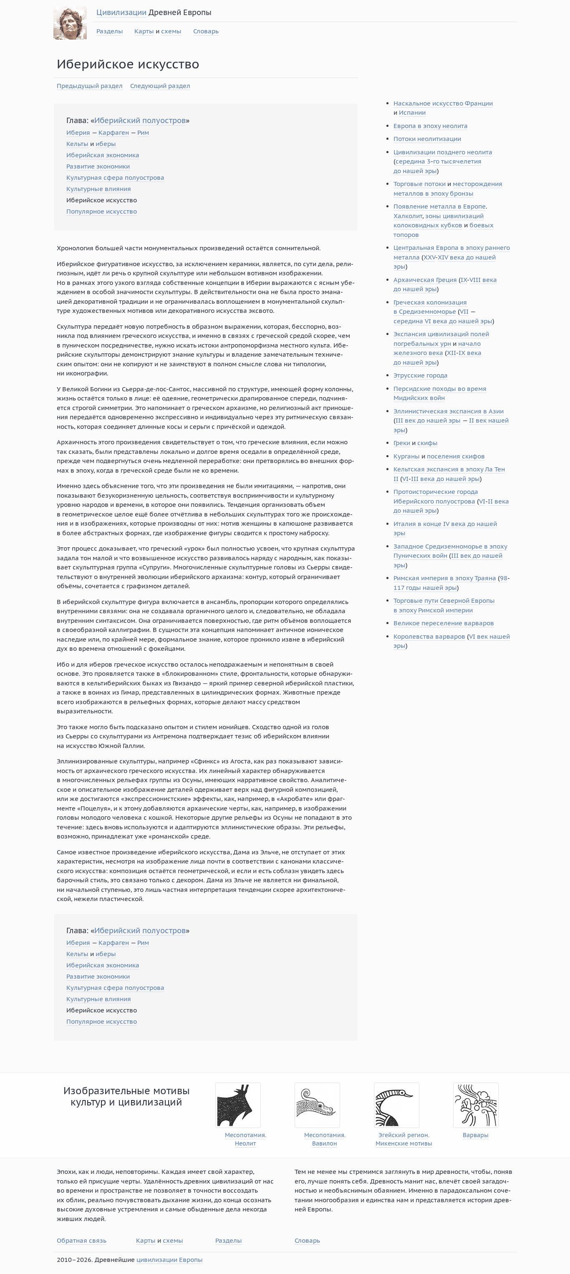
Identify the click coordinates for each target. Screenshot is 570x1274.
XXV (429, 257)
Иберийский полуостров (140, 120)
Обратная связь (81, 1240)
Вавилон (324, 1143)
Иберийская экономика (102, 155)
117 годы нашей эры (425, 588)
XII (451, 353)
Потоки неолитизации (427, 139)
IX (464, 280)
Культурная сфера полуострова (115, 177)
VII (464, 311)
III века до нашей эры (445, 479)
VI (405, 479)
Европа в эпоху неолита (430, 126)
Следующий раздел (160, 86)
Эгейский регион (403, 1135)
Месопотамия (245, 1135)
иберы (106, 144)
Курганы (406, 456)
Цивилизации (121, 12)
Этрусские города (420, 375)
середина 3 (413, 161)
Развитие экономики (98, 166)
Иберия (78, 132)
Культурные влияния (98, 189)
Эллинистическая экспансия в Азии (448, 411)
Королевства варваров (429, 636)
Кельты (77, 144)
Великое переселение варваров (443, 623)
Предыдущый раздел (90, 86)
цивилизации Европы (169, 1260)
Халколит (407, 216)
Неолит (245, 1143)
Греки (401, 443)
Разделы (109, 31)
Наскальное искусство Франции (443, 103)
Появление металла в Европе (439, 206)
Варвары (476, 1135)
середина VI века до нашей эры (442, 321)
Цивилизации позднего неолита (442, 152)
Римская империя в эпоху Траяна (444, 578)
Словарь (206, 31)
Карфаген (113, 132)
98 (503, 578)
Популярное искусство (101, 211)
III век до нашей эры (428, 420)
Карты (144, 31)
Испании (412, 112)
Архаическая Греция (425, 280)
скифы (427, 443)
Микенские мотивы (404, 1143)
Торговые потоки (419, 184)
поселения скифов (456, 456)
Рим (143, 132)
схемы (171, 31)
